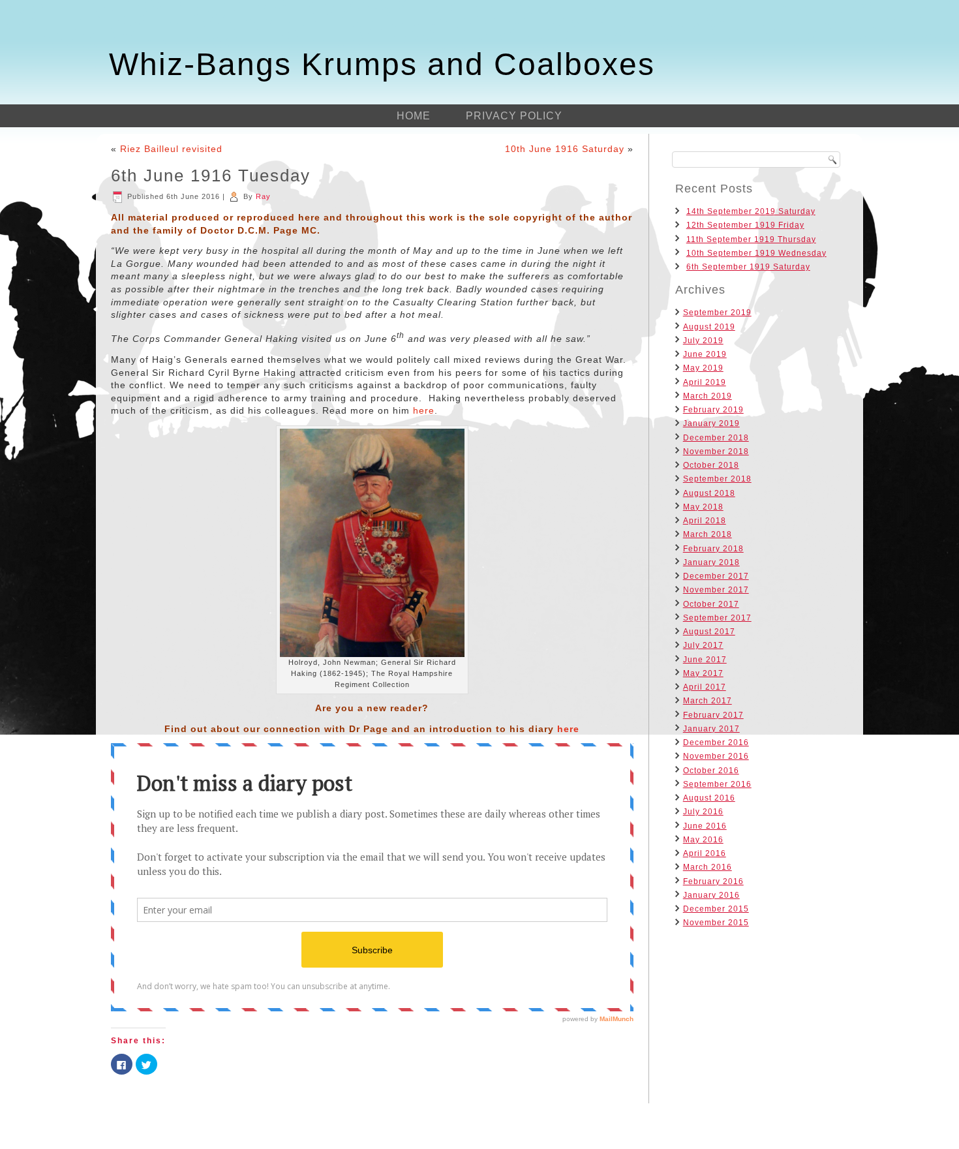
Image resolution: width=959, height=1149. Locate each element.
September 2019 (717, 312)
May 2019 (703, 368)
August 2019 (709, 326)
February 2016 (713, 881)
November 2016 (716, 756)
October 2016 (711, 770)
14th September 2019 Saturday (750, 211)
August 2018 (709, 493)
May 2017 (703, 673)
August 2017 (709, 631)
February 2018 (713, 548)
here (423, 410)
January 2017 (711, 728)
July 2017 (703, 645)
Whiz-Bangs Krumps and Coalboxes (382, 64)
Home (414, 115)
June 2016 (705, 826)
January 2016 (711, 895)
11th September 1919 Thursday (751, 239)
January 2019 (711, 423)
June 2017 (705, 659)
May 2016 (703, 839)
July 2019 (703, 340)
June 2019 (705, 354)
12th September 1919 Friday (745, 225)
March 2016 (707, 867)
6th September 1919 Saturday (748, 266)
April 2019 (704, 382)
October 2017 (711, 604)
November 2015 (716, 922)
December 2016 (716, 742)
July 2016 (703, 811)
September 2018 (717, 478)
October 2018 (711, 465)
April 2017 (704, 687)
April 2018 (704, 520)
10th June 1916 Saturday (564, 149)
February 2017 (713, 715)
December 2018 (716, 437)
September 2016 (717, 784)
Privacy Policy (514, 115)
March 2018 (707, 534)
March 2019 (707, 396)
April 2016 (704, 853)
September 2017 (717, 617)
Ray (263, 196)
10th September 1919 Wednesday (756, 253)
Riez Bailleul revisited (171, 149)
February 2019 (713, 409)
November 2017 (716, 589)
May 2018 (703, 507)
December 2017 (716, 576)
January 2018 (711, 562)
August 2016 (709, 798)
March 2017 (707, 700)
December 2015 (716, 908)
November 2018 (716, 451)
